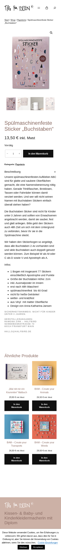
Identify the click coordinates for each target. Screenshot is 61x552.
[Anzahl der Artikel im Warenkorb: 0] (46, 7)
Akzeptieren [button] (38, 547)
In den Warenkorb (38, 153)
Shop (13, 20)
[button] (51, 32)
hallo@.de (17, 331)
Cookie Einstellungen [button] (48, 542)
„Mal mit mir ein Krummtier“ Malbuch (16, 391)
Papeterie (21, 20)
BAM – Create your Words (44, 444)
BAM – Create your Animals (44, 391)
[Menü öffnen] (39, 8)
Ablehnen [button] (23, 547)
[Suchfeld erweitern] (55, 8)
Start (6, 20)
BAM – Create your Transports (17, 444)
